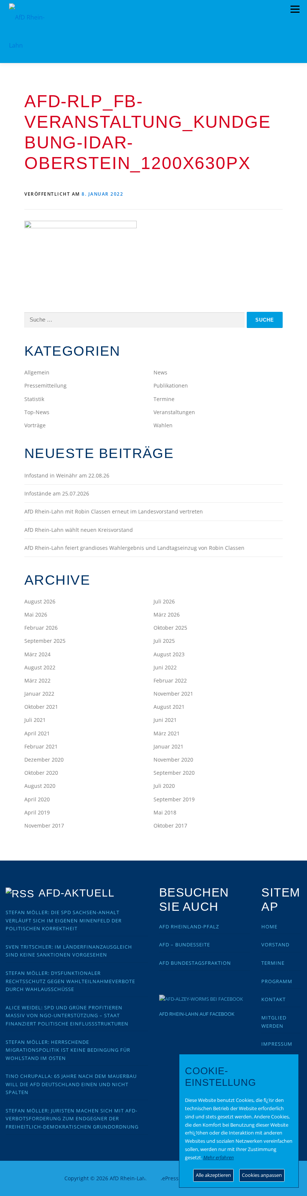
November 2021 (173, 693)
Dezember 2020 (44, 759)
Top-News (36, 412)
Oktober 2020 (41, 772)
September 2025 (45, 640)
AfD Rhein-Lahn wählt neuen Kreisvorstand (78, 529)
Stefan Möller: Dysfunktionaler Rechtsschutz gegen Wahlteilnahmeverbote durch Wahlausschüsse (70, 981)
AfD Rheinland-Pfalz (189, 926)
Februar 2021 (41, 746)
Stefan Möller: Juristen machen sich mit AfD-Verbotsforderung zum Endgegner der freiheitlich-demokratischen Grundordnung (72, 1118)
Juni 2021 (165, 719)
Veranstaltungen (174, 412)
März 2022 (37, 680)
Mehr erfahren (218, 1157)
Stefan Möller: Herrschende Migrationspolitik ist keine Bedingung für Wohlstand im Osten (68, 1050)
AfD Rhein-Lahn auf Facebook (196, 1013)
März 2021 (167, 733)
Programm (276, 981)
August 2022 (39, 667)
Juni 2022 (165, 667)
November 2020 (173, 759)
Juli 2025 (164, 640)
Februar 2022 (170, 680)
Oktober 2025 (170, 627)
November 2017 (44, 825)
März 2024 (37, 654)
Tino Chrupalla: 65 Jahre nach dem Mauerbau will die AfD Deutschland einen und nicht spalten (71, 1084)
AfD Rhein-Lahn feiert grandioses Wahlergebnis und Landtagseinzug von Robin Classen (134, 547)
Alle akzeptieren (213, 1175)
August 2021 (169, 706)
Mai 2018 (165, 812)
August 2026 (39, 601)
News (160, 372)
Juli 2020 (164, 785)
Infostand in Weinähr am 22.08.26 (66, 475)
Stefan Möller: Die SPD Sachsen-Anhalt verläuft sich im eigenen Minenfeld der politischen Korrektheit (64, 920)
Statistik (34, 399)
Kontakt (273, 999)
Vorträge (35, 425)
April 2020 (37, 799)
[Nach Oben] (153, 1174)
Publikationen (171, 385)
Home (269, 926)
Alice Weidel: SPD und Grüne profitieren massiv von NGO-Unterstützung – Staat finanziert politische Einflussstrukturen (67, 1015)
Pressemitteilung (45, 385)
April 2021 (37, 733)
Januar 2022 (39, 693)
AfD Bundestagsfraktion (195, 962)
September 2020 (174, 772)
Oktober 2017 (170, 825)
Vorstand (275, 944)
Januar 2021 (168, 746)
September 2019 (174, 799)
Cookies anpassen (262, 1175)
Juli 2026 (164, 601)
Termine (164, 399)
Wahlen (163, 425)
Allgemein (36, 372)
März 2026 (167, 614)
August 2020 (39, 785)
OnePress (167, 1178)
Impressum (276, 1043)
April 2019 (37, 812)
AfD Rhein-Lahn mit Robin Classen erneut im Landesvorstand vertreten (113, 511)
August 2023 (169, 654)
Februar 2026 (41, 627)
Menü (294, 9)
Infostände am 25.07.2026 (56, 493)
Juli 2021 (35, 719)
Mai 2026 (35, 614)
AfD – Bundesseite (184, 944)
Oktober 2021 (41, 706)
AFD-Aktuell (77, 893)
